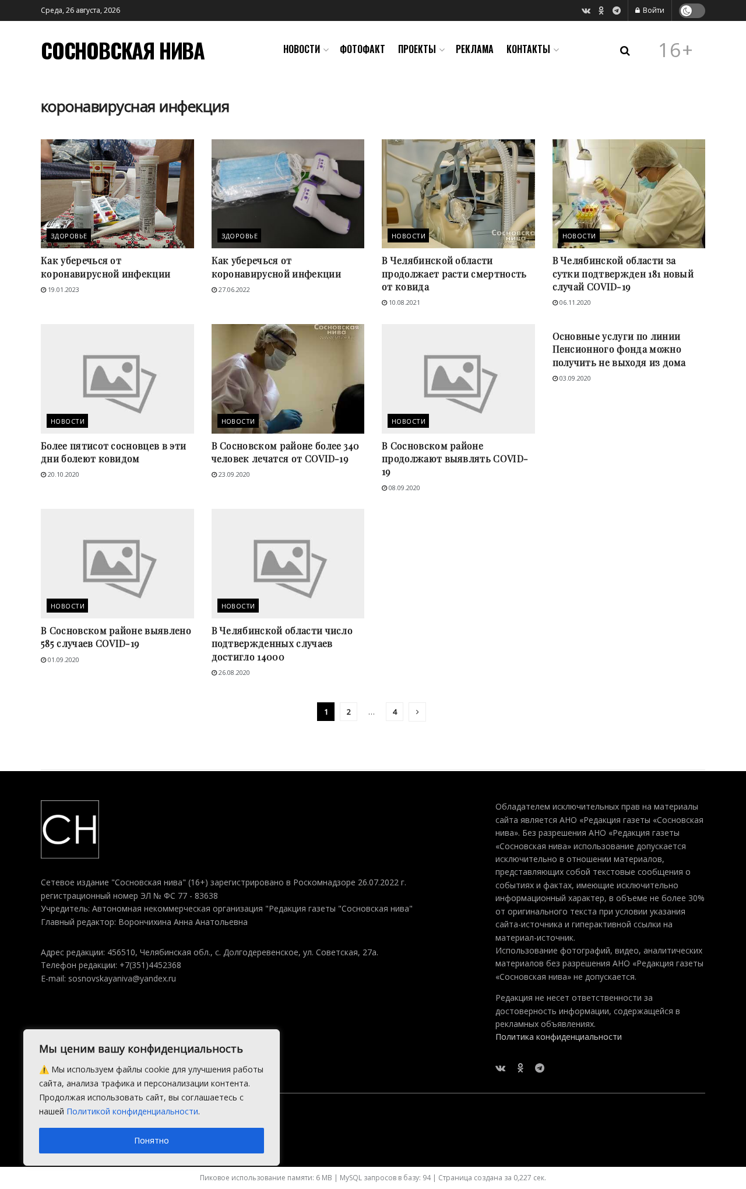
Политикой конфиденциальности (132, 1111)
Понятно (151, 1140)
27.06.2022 (233, 289)
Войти (652, 10)
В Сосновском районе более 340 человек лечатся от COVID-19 (286, 452)
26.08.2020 (233, 672)
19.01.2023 (62, 289)
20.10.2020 (62, 474)
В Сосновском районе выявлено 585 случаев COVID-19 (116, 636)
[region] (151, 1097)
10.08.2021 (403, 302)
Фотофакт (362, 49)
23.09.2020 (233, 474)
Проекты (417, 49)
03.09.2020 (574, 378)
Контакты (528, 49)
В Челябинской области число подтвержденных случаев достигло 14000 (282, 643)
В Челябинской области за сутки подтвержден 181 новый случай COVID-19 (623, 273)
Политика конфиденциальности (558, 1036)
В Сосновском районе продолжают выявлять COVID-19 (455, 458)
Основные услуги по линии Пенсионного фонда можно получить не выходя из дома (619, 349)
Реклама (475, 49)
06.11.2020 (574, 302)
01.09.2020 (62, 659)
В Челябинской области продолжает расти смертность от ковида (454, 273)
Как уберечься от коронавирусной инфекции (105, 266)
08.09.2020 (403, 487)
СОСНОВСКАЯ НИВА (123, 50)
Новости (301, 49)
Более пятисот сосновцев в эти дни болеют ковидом (113, 452)
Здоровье (69, 235)
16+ (676, 50)
